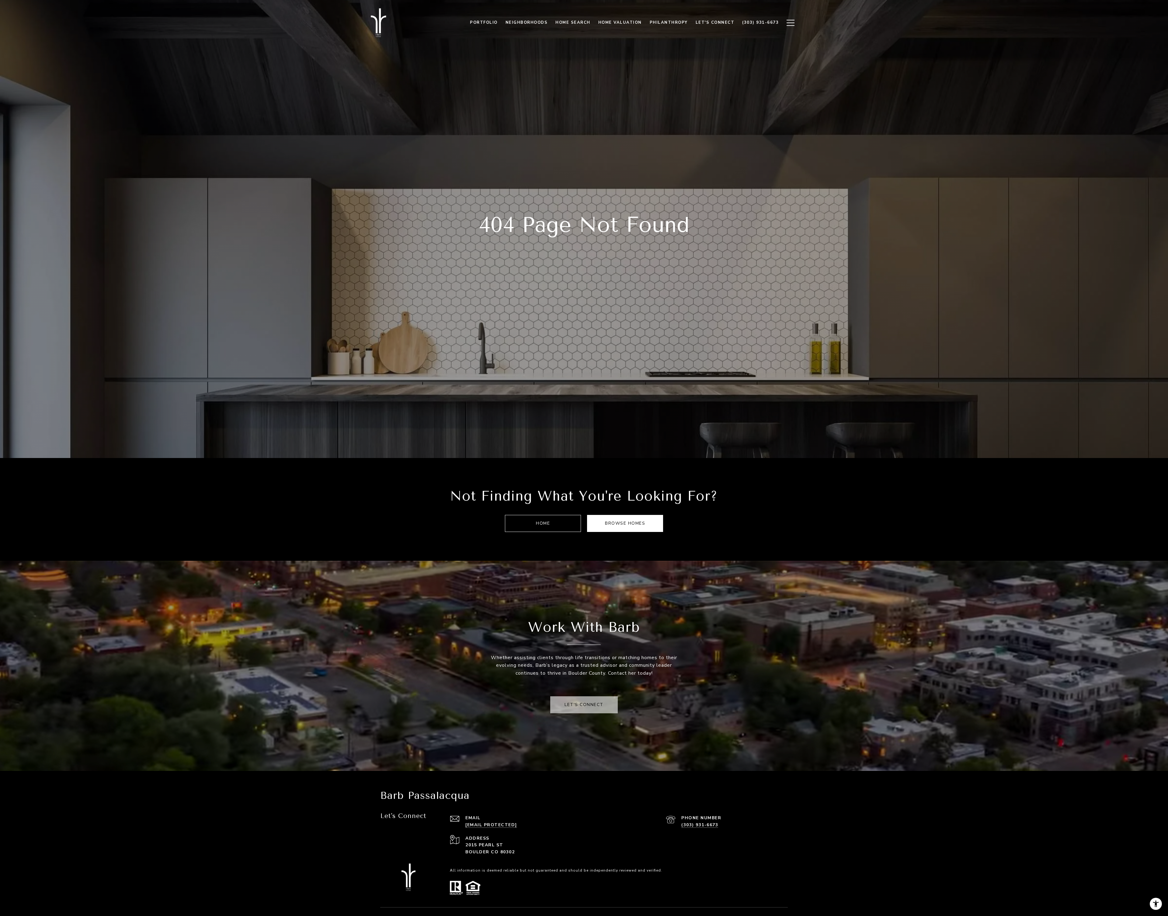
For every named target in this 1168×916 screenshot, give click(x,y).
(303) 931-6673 (699, 825)
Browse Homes (625, 523)
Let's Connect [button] (584, 705)
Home (543, 523)
